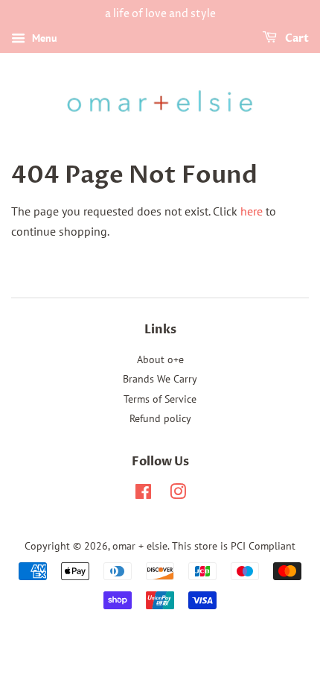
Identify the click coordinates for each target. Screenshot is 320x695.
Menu (43, 38)
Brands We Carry (160, 379)
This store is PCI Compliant (233, 546)
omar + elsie (139, 546)
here (251, 211)
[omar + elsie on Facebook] (143, 494)
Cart (296, 38)
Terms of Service (160, 399)
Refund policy (160, 418)
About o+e (160, 359)
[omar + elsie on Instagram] (178, 494)
